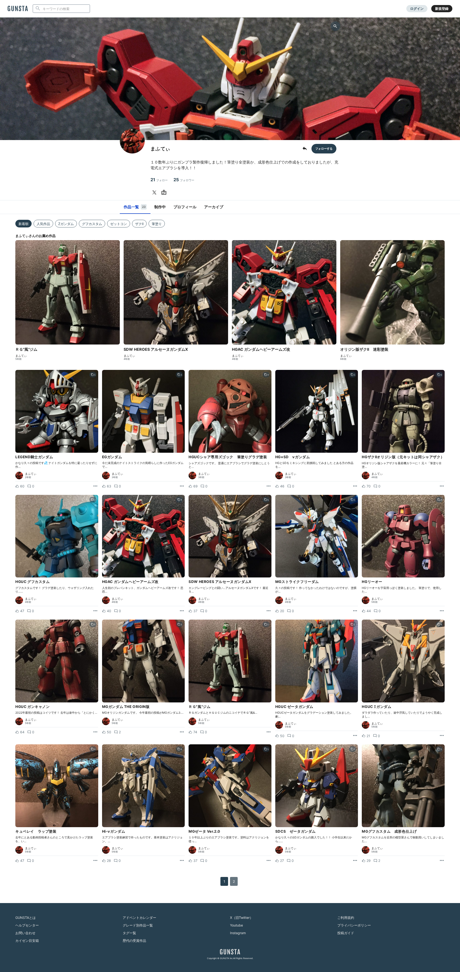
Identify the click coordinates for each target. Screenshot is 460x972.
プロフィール (184, 206)
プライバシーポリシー (354, 925)
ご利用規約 (345, 917)
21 (159, 179)
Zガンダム (66, 224)
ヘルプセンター (27, 925)
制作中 (160, 206)
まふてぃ (21, 355)
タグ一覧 (129, 933)
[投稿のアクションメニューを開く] (95, 486)
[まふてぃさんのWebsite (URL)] (165, 192)
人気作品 (43, 224)
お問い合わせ (25, 933)
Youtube (236, 925)
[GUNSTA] (18, 9)
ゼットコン (118, 224)
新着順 (23, 224)
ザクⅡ (139, 224)
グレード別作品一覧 (138, 925)
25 (183, 179)
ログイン (417, 8)
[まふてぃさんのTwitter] (155, 192)
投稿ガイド (345, 933)
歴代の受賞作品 (134, 940)
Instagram (238, 933)
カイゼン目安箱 (27, 940)
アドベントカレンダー (139, 917)
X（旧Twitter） (241, 917)
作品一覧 (135, 206)
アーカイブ (213, 206)
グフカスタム (92, 224)
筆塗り (157, 224)
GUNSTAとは (25, 917)
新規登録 (441, 8)
